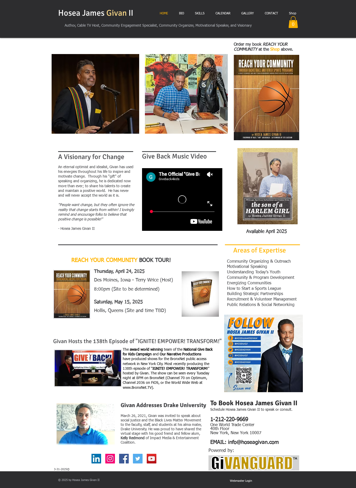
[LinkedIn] (96, 458)
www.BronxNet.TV (137, 388)
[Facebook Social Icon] (124, 458)
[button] (293, 22)
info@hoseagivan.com (253, 442)
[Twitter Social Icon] (138, 458)
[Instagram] (110, 458)
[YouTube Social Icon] (151, 458)
